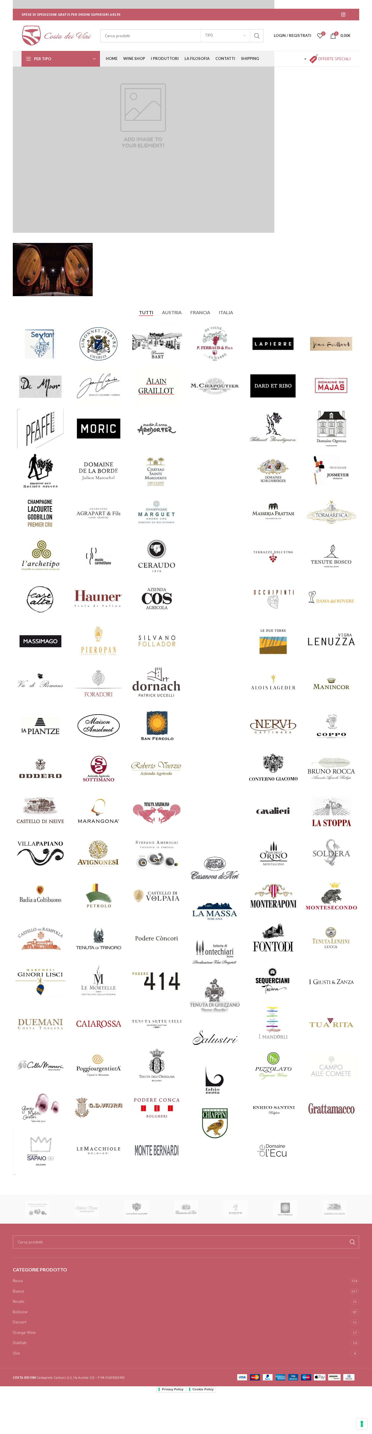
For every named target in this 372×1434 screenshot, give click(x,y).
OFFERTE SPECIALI (334, 58)
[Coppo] (235, 1209)
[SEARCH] (257, 35)
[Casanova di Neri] (186, 1209)
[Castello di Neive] (334, 1209)
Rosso (18, 1280)
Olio (16, 1353)
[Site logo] (58, 35)
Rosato (18, 1301)
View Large (60, 330)
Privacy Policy (172, 1389)
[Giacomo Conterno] (136, 1209)
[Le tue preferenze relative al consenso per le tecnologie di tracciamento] (361, 1423)
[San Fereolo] (285, 1209)
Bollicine (20, 1311)
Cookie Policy (203, 1389)
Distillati (19, 1342)
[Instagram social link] (343, 14)
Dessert (19, 1322)
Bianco (18, 1291)
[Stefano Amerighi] (37, 1209)
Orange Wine (24, 1332)
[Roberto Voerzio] (87, 1209)
